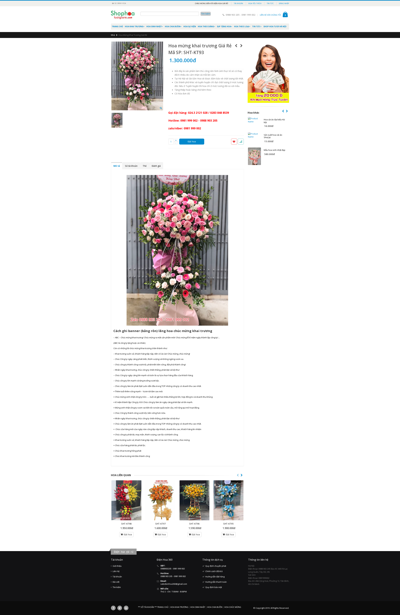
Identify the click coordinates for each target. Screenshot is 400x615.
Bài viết (116, 581)
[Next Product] (241, 45)
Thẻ (145, 165)
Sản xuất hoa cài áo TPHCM (273, 136)
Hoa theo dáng (206, 26)
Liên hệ (116, 571)
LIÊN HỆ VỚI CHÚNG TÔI (270, 15)
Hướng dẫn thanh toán (216, 581)
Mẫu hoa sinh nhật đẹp (274, 150)
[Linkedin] (126, 608)
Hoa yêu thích (254, 3)
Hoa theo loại (241, 26)
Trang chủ (117, 26)
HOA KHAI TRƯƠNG (134, 26)
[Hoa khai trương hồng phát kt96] (195, 500)
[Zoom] (161, 108)
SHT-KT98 (126, 523)
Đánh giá (156, 165)
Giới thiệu (117, 566)
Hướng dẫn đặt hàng (215, 576)
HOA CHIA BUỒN (172, 26)
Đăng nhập (284, 3)
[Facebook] (113, 608)
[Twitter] (119, 608)
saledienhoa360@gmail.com (173, 583)
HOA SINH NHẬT (154, 26)
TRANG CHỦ (163, 607)
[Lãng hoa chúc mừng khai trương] (126, 500)
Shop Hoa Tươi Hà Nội (274, 26)
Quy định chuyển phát (215, 566)
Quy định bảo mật (213, 587)
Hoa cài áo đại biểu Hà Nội (274, 121)
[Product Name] (254, 120)
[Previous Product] (236, 45)
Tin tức (270, 3)
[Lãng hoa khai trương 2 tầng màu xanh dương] (228, 500)
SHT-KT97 (160, 523)
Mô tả (116, 165)
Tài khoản (238, 3)
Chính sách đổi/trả (213, 571)
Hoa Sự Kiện (189, 26)
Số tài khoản (131, 165)
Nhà (113, 35)
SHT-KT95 (228, 523)
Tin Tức (256, 26)
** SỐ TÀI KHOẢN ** (147, 607)
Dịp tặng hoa (224, 26)
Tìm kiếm (117, 587)
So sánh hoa (120, 3)
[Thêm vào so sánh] (241, 142)
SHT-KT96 (194, 523)
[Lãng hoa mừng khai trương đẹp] (160, 500)
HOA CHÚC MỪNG (232, 607)
